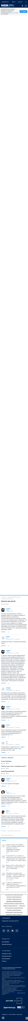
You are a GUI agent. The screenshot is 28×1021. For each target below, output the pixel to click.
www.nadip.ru (8, 803)
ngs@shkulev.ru (20, 989)
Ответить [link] (3, 631)
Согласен (23, 11)
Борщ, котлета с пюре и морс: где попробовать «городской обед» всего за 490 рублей (15, 867)
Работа (13, 1)
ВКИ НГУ (17, 747)
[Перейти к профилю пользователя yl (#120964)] (3, 792)
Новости (20, 1)
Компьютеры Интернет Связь (13, 597)
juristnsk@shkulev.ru (19, 991)
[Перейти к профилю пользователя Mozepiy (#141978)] (3, 726)
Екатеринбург (5, 942)
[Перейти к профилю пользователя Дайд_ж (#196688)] (3, 812)
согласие (13, 12)
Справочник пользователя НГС (10, 921)
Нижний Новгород (7, 944)
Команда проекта (7, 956)
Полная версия (6, 918)
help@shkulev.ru (13, 993)
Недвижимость (5, 1)
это (12, 734)
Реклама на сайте (6, 953)
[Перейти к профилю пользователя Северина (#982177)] (3, 610)
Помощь (4, 961)
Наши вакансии (6, 958)
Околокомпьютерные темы (7, 598)
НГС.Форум (3, 597)
